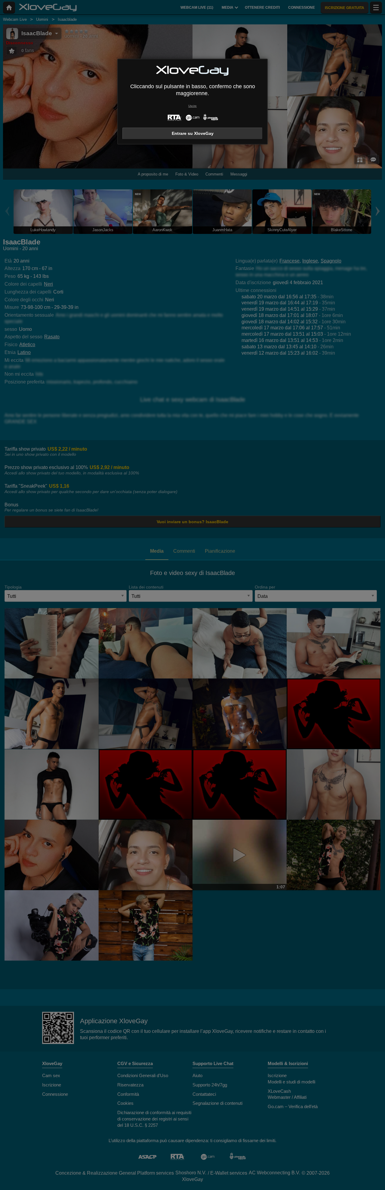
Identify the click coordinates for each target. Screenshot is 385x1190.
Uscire (192, 105)
